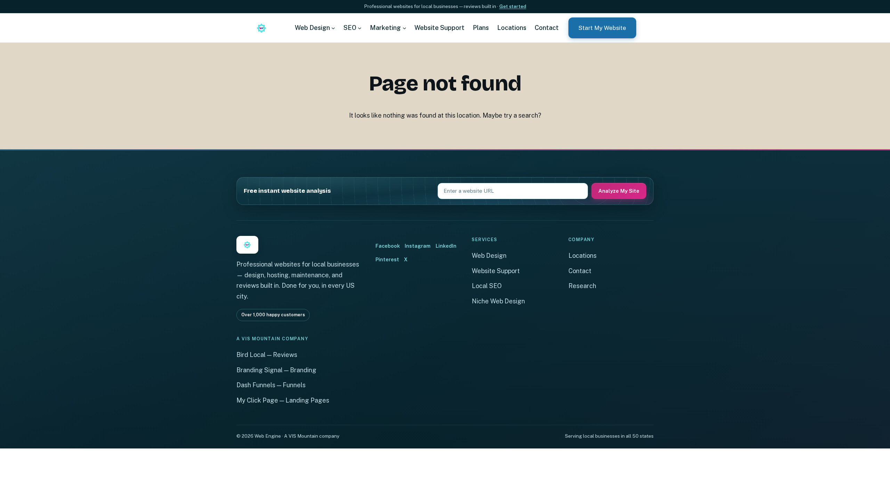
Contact (579, 271)
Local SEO (487, 285)
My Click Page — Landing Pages (282, 400)
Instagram (417, 246)
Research (582, 285)
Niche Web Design (498, 301)
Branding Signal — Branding (276, 370)
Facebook (387, 246)
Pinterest (387, 259)
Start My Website (602, 27)
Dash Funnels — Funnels (271, 385)
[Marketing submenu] (404, 28)
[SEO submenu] (360, 28)
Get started (512, 6)
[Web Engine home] (261, 27)
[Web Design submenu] (333, 28)
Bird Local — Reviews (266, 354)
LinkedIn (446, 246)
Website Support (496, 271)
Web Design (489, 255)
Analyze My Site (618, 191)
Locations (582, 255)
